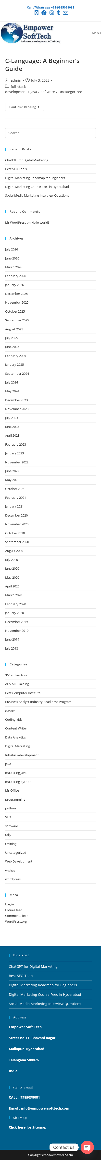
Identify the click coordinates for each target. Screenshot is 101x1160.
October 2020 (15, 533)
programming (15, 799)
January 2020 (14, 613)
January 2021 (14, 506)
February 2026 (15, 276)
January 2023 (14, 453)
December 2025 (16, 293)
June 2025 (12, 347)
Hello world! (40, 222)
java (33, 91)
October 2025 (15, 311)
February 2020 (15, 604)
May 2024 (12, 391)
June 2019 (12, 639)
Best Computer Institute (22, 693)
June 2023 (12, 426)
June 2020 (12, 568)
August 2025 (14, 329)
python (10, 808)
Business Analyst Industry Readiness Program (38, 702)
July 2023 (11, 418)
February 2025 (15, 356)
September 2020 (17, 542)
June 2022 (12, 471)
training (10, 844)
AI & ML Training (17, 684)
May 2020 (12, 577)
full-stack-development (22, 755)
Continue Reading (26, 106)
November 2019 (16, 630)
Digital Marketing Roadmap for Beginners (35, 178)
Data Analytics (15, 737)
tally (8, 835)
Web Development (18, 861)
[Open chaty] (87, 1147)
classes (10, 711)
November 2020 (16, 524)
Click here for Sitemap (27, 1127)
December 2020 (16, 515)
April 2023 (12, 435)
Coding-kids (13, 719)
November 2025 (16, 302)
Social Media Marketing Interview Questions (37, 195)
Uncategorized (70, 91)
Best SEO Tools (16, 169)
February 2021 (15, 497)
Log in (9, 904)
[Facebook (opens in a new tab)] (44, 12)
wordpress (13, 879)
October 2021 (15, 489)
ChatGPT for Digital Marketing (26, 160)
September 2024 (17, 373)
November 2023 (16, 409)
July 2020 (11, 559)
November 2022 (16, 462)
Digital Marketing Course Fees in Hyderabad (37, 186)
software (48, 91)
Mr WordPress (15, 222)
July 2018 (11, 648)
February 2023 (15, 444)
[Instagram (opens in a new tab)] (51, 12)
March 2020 (13, 595)
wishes (10, 870)
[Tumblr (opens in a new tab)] (58, 12)
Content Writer (16, 728)
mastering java (15, 772)
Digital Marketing (17, 746)
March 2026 (13, 267)
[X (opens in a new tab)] (36, 12)
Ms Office (12, 790)
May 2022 (12, 480)
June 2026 (12, 258)
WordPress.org (16, 921)
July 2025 (11, 338)
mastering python (18, 781)
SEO (8, 817)
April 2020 (12, 586)
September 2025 (17, 320)
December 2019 (16, 622)
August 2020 (14, 550)
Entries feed (13, 910)
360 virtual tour (16, 675)
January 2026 (14, 285)
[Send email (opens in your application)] (65, 12)
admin (16, 80)
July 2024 (11, 382)
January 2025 (14, 364)
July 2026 (11, 249)
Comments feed (16, 915)
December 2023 (16, 400)
